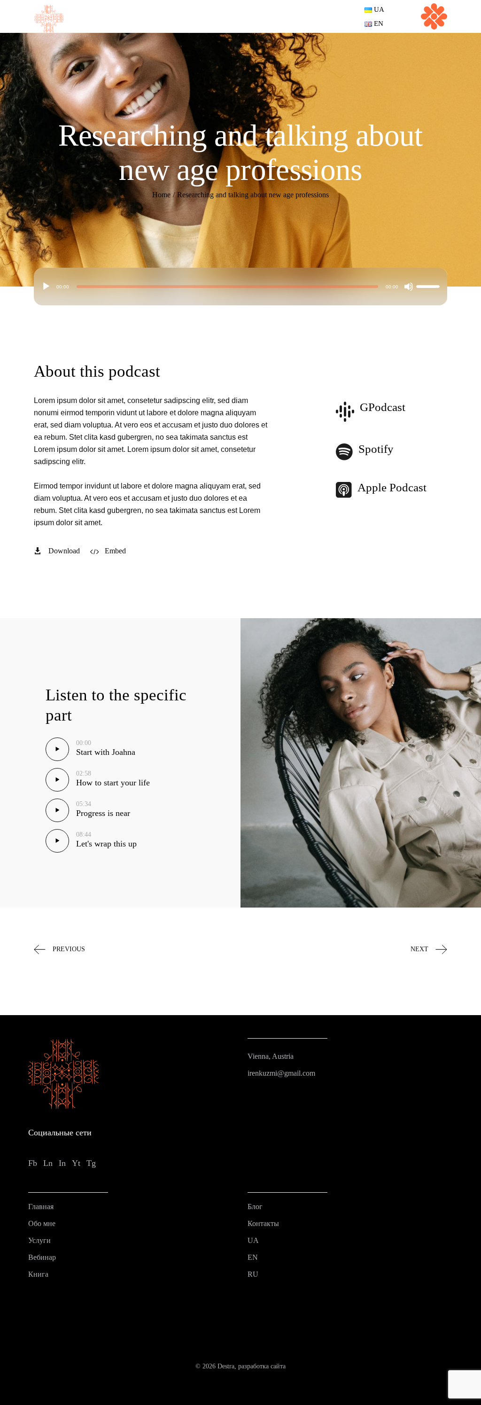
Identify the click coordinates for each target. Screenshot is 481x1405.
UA (253, 1240)
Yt (76, 1163)
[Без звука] (408, 286)
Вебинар (42, 1257)
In (62, 1163)
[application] (241, 286)
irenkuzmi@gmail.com (281, 1073)
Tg (91, 1163)
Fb (32, 1163)
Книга (38, 1274)
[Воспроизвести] (46, 286)
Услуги (39, 1240)
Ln (48, 1163)
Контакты (263, 1223)
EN (253, 1257)
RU (253, 1274)
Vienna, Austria (271, 1056)
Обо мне (41, 1223)
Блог (255, 1207)
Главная (41, 1207)
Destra (225, 1366)
